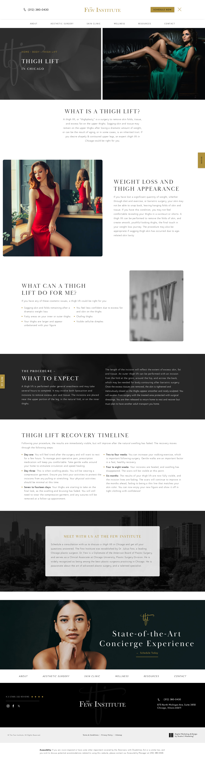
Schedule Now (162, 9)
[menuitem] (8, 705)
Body (36, 51)
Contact (169, 24)
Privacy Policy (107, 735)
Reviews (201, 160)
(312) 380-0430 (38, 10)
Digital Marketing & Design (186, 735)
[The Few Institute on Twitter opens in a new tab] (18, 705)
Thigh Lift (50, 51)
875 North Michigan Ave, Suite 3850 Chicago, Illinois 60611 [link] (176, 706)
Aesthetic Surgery (62, 24)
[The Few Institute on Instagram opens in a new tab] (8, 705)
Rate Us (2, 381)
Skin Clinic (94, 24)
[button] (179, 9)
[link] (27, 698)
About (34, 24)
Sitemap (118, 735)
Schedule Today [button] (149, 653)
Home (26, 51)
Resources (144, 24)
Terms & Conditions (91, 735)
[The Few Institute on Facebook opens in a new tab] (13, 705)
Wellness (119, 24)
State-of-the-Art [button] (147, 639)
